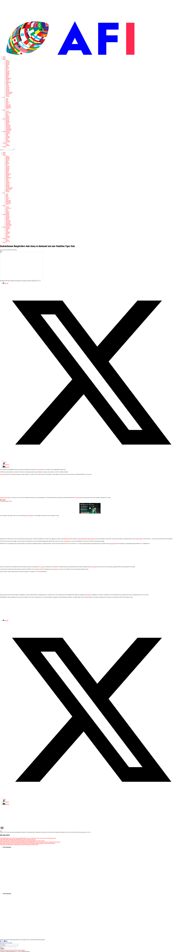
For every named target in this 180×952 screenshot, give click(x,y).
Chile (7, 135)
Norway (7, 88)
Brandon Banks (81, 538)
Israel (7, 101)
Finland (7, 74)
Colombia (8, 136)
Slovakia (7, 89)
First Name (2, 944)
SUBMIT (2, 948)
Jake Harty (37, 569)
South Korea (8, 107)
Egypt (7, 115)
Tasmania (8, 145)
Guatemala (8, 126)
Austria (7, 60)
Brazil (7, 134)
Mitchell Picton (113, 543)
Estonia (7, 68)
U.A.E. (7, 108)
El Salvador (8, 130)
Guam (7, 144)
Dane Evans (78, 497)
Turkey (7, 84)
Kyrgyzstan (8, 105)
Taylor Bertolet (66, 541)
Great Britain (8, 93)
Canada (7, 120)
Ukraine (7, 91)
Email (1, 947)
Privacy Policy (22, 950)
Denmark (8, 61)
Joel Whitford (30, 515)
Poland (7, 94)
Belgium (7, 73)
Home (4, 56)
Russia (7, 77)
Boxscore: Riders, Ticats (6, 501)
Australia (5, 142)
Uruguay (8, 140)
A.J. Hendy (41, 566)
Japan (7, 103)
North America (6, 118)
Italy (7, 69)
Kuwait (7, 102)
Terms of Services (14, 950)
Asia (4, 97)
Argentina (8, 132)
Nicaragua (8, 127)
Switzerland (8, 78)
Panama (7, 123)
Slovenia (7, 96)
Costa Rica (8, 125)
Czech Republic (9, 92)
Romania (8, 70)
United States (9, 129)
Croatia (7, 86)
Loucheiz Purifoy (91, 538)
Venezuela (8, 141)
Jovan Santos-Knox (54, 569)
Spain (7, 65)
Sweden (7, 72)
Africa (4, 110)
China (7, 98)
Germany (8, 87)
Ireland (7, 75)
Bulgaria (7, 79)
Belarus (7, 67)
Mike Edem (66, 538)
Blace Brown (88, 594)
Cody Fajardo (39, 469)
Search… (5, 146)
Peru (7, 139)
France (7, 80)
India (7, 99)
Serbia (7, 83)
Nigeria (7, 117)
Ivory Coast (8, 112)
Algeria (7, 111)
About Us (2, 950)
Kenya (7, 113)
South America (6, 131)
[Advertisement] (42, 486)
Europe (4, 59)
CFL (1, 249)
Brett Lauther (139, 538)
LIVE (4, 58)
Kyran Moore (93, 566)
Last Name (2, 945)
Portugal (7, 64)
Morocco (8, 116)
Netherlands (8, 82)
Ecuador (7, 137)
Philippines (8, 106)
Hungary (8, 63)
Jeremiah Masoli (3, 497)
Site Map (7, 950)
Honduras (8, 121)
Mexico (7, 122)
